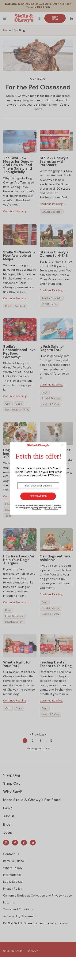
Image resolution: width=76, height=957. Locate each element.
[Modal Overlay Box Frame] (38, 478)
